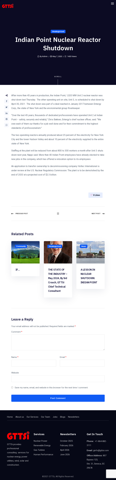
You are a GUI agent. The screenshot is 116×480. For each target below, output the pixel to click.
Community (21, 246)
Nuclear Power (40, 441)
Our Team (45, 417)
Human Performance (43, 454)
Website (15, 372)
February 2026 (66, 445)
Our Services (32, 417)
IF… (18, 269)
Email (63, 357)
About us (19, 417)
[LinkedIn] (6, 113)
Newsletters (73, 417)
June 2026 (65, 454)
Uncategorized (58, 32)
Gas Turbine (39, 450)
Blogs (62, 417)
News (83, 246)
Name (14, 357)
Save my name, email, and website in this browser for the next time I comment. (51, 387)
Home (10, 417)
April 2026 (64, 450)
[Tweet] (6, 107)
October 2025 (66, 441)
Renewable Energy (42, 445)
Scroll (58, 77)
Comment (16, 332)
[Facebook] (6, 101)
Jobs (55, 417)
